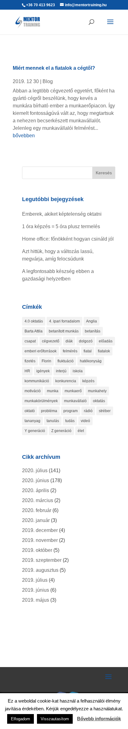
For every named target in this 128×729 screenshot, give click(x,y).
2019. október (37, 550)
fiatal (88, 351)
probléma (49, 411)
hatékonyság (91, 361)
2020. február (36, 510)
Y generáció (35, 431)
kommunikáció (37, 381)
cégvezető (50, 341)
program (70, 411)
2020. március (37, 500)
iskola (78, 371)
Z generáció (61, 431)
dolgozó (86, 341)
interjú (61, 371)
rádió (88, 411)
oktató (30, 411)
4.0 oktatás (34, 321)
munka (52, 391)
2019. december (40, 530)
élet (81, 431)
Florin (46, 361)
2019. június (35, 590)
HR (27, 371)
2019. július (35, 580)
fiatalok (104, 351)
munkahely (97, 391)
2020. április (35, 490)
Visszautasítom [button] (55, 719)
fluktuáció (65, 361)
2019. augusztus (40, 570)
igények (43, 371)
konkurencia (65, 381)
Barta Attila (34, 331)
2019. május (35, 600)
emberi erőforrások (41, 351)
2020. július (35, 470)
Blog (48, 81)
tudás (70, 421)
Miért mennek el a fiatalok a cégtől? (54, 68)
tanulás (53, 421)
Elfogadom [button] (20, 719)
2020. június (35, 480)
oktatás (99, 401)
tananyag (32, 421)
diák (69, 341)
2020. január (36, 520)
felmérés (70, 351)
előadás (105, 341)
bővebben (24, 135)
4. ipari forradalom (64, 321)
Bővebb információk (99, 718)
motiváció (33, 391)
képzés (88, 381)
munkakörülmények (41, 401)
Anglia (91, 321)
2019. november (40, 540)
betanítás (92, 331)
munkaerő (73, 391)
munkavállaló (75, 401)
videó (85, 421)
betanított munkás (64, 331)
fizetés (30, 361)
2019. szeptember (42, 560)
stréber (105, 411)
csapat (30, 341)
